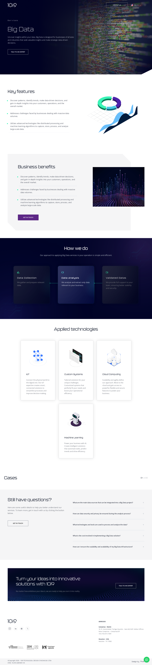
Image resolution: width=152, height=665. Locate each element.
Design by (136, 661)
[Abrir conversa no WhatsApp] (147, 660)
